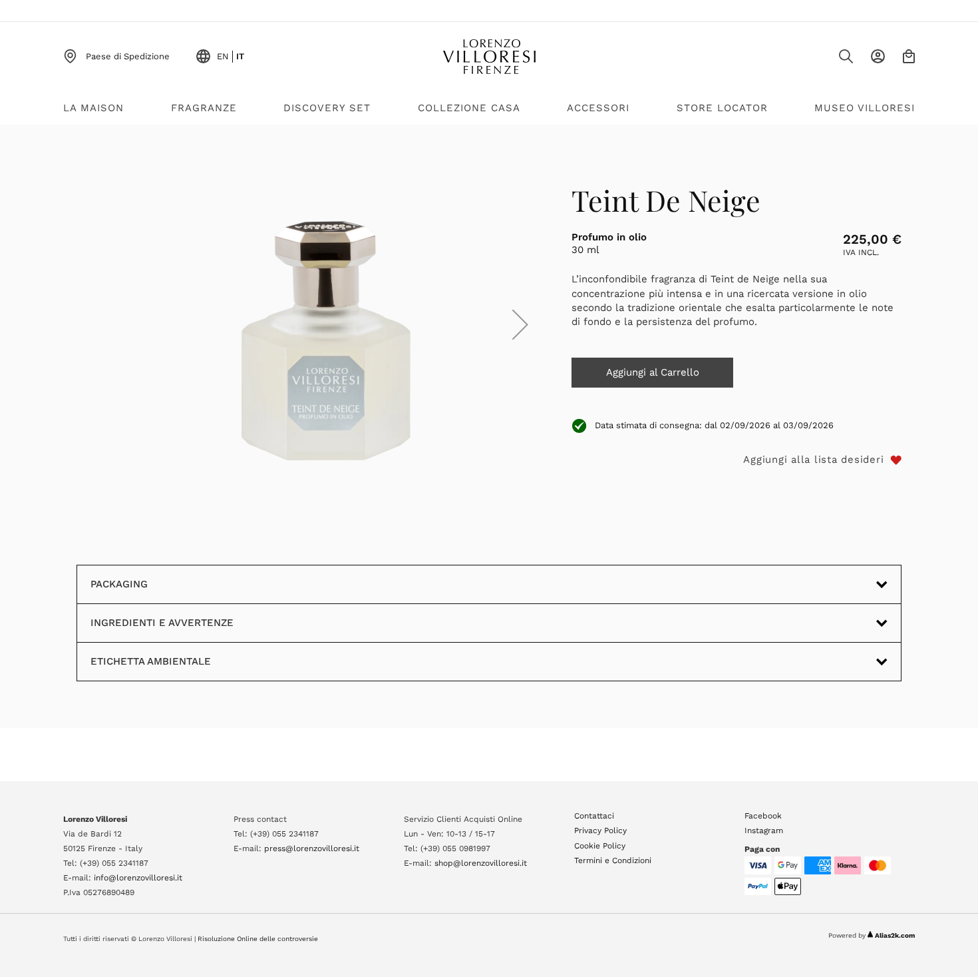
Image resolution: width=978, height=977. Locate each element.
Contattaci (594, 815)
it (240, 56)
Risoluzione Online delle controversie (258, 938)
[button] (520, 324)
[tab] (489, 661)
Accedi (878, 56)
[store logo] (489, 56)
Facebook (763, 815)
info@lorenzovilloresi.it (138, 877)
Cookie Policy (599, 845)
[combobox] (818, 60)
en (223, 56)
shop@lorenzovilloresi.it (480, 863)
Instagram (763, 830)
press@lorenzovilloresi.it (311, 848)
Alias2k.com (895, 935)
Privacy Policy (600, 830)
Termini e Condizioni (612, 860)
